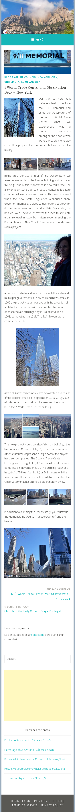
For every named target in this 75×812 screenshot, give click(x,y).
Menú (40, 39)
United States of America (22, 81)
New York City (47, 77)
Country (30, 77)
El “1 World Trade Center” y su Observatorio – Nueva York (41, 594)
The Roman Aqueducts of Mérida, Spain (27, 778)
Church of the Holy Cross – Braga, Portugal (32, 609)
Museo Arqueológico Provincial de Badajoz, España (34, 768)
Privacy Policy (51, 805)
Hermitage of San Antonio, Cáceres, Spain (29, 749)
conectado (37, 634)
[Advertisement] (37, 695)
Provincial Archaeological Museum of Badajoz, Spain (35, 759)
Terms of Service (25, 805)
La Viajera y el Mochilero (42, 801)
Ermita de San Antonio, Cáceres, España (28, 740)
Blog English (13, 77)
